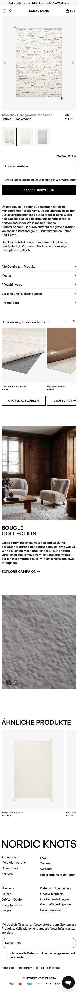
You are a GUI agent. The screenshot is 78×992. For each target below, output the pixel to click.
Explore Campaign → (21, 572)
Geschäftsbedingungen (56, 904)
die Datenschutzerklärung (39, 953)
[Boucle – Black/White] (9, 137)
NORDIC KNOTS (39, 11)
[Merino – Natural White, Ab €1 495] (33, 769)
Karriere (7, 874)
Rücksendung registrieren (57, 875)
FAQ (43, 858)
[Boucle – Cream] (25, 137)
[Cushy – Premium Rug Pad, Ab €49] (24, 355)
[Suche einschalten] (11, 11)
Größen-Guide (12, 899)
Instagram (25, 968)
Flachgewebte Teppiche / (34, 115)
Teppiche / (9, 115)
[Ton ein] (16, 682)
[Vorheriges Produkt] (7, 62)
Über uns (8, 888)
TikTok (39, 968)
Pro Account (10, 857)
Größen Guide (66, 156)
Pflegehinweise (12, 905)
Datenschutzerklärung (55, 888)
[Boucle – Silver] (42, 137)
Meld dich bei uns (14, 862)
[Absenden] (71, 942)
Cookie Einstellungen (54, 899)
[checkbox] (6, 955)
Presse (6, 911)
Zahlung (45, 863)
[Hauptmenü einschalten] (5, 11)
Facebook (8, 968)
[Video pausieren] (6, 682)
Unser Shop (10, 868)
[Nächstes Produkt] (71, 62)
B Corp (6, 894)
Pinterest (53, 968)
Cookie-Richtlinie (52, 894)
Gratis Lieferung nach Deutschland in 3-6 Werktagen (40, 180)
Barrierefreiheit (50, 910)
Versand (46, 869)
